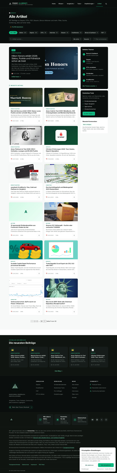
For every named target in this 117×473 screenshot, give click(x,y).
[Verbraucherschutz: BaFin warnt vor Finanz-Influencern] (26, 288)
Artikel (99, 3)
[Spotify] (97, 420)
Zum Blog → (58, 371)
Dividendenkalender (60, 384)
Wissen (61, 3)
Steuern (64, 32)
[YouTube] (92, 420)
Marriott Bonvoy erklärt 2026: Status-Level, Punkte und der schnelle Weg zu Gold (26, 112)
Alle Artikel (75, 384)
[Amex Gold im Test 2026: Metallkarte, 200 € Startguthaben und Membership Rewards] (61, 97)
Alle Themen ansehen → (90, 86)
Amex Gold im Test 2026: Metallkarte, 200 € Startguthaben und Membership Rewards (60, 112)
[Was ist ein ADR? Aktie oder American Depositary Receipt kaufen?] (61, 288)
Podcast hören (96, 384)
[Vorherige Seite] (31, 321)
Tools (79, 3)
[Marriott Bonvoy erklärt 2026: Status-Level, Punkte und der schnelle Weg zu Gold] (26, 97)
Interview (53, 32)
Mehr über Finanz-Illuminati (20, 407)
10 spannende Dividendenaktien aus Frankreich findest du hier (23, 226)
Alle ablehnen (89, 465)
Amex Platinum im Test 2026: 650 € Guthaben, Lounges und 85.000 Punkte (24, 150)
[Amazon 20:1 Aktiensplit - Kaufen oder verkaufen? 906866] (61, 211)
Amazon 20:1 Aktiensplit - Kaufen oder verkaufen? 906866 (59, 226)
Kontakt (74, 397)
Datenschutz (25, 464)
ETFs (43, 32)
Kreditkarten (76, 32)
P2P (103, 32)
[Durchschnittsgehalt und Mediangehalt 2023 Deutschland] (61, 173)
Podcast (74, 388)
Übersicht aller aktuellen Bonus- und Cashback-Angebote (48, 437)
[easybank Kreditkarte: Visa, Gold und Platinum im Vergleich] (26, 173)
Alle (13, 32)
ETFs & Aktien (40, 394)
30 (41, 321)
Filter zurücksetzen (101, 39)
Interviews (75, 391)
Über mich (75, 394)
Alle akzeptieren (106, 465)
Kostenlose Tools (59, 388)
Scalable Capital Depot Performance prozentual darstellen (23, 264)
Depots (33, 32)
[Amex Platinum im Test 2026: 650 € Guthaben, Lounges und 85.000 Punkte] (26, 135)
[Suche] (106, 4)
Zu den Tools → (89, 113)
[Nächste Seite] (44, 321)
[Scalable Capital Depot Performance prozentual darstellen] (26, 249)
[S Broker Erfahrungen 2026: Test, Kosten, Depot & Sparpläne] (61, 135)
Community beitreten (98, 391)
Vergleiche (71, 3)
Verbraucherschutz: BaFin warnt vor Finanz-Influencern (23, 302)
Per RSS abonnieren (17, 27)
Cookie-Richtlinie (109, 469)
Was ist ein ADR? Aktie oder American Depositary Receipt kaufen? (59, 302)
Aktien (22, 32)
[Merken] (39, 121)
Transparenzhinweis (68, 447)
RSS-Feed (41, 464)
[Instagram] (106, 420)
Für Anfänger (58, 391)
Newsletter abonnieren (99, 388)
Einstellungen (85, 469)
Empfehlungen (89, 3)
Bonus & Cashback (91, 32)
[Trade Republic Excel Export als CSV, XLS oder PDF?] (61, 249)
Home (54, 3)
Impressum (34, 464)
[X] (101, 420)
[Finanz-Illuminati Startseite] (21, 419)
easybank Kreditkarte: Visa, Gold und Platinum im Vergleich (23, 188)
